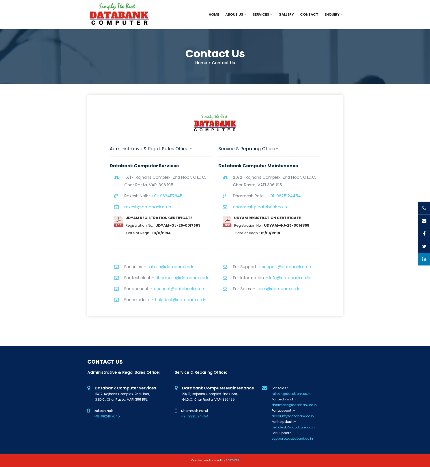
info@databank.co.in (289, 277)
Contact (309, 14)
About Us (234, 14)
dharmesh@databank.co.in (260, 207)
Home (214, 14)
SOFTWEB (232, 460)
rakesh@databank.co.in (147, 207)
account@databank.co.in (179, 288)
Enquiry (332, 14)
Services (261, 14)
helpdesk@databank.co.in (180, 299)
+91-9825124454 (284, 196)
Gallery (286, 14)
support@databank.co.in (286, 266)
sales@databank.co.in (278, 288)
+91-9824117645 (167, 196)
